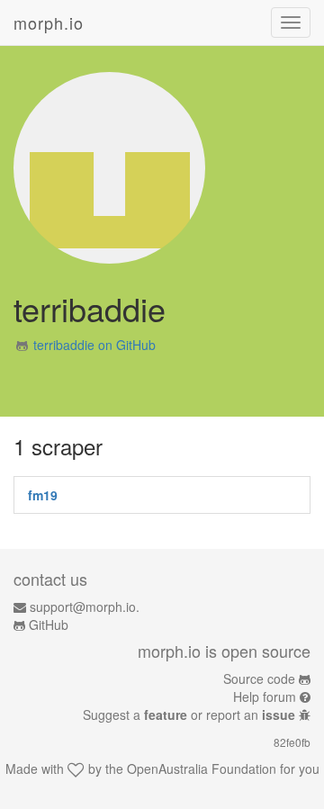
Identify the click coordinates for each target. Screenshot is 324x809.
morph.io (49, 22)
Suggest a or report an (189, 715)
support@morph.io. (85, 607)
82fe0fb (292, 742)
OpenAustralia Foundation (201, 769)
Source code (259, 679)
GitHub (48, 625)
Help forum (264, 697)
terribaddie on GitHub (94, 345)
